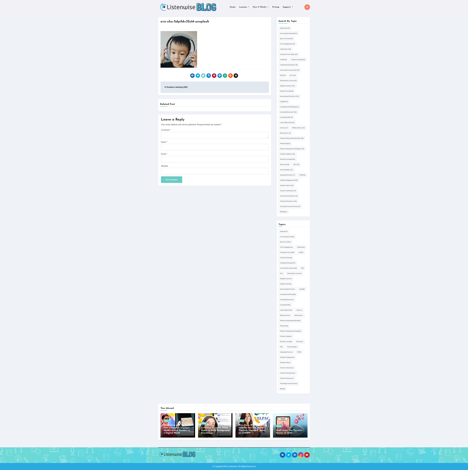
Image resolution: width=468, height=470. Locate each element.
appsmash (285, 28)
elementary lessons (288, 80)
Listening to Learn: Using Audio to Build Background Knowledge (215, 430)
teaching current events (290, 206)
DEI (283, 75)
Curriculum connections (289, 70)
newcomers (285, 133)
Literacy (284, 128)
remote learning (287, 159)
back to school (286, 39)
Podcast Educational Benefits (292, 138)
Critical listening (298, 59)
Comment (166, 130)
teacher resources (288, 201)
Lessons (243, 7)
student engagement (289, 180)
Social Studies (286, 170)
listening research (288, 112)
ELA (293, 75)
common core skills (288, 54)
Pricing (275, 7)
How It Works (260, 7)
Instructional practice (289, 96)
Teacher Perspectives (288, 196)
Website (164, 166)
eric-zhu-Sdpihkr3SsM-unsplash (185, 21)
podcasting (285, 143)
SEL (296, 164)
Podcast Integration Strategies (292, 149)
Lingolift (284, 101)
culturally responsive (289, 65)
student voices (286, 185)
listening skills (286, 117)
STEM (302, 175)
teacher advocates (288, 191)
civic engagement (287, 44)
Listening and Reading (289, 107)
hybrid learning (286, 91)
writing (283, 212)
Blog (166, 421)
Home (233, 7)
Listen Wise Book (287, 122)
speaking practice (287, 175)
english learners (287, 86)
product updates (287, 154)
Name (164, 142)
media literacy (298, 128)
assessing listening (288, 33)
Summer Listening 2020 (177, 87)
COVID (283, 59)
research (284, 164)
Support (287, 7)
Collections (285, 49)
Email (164, 154)
